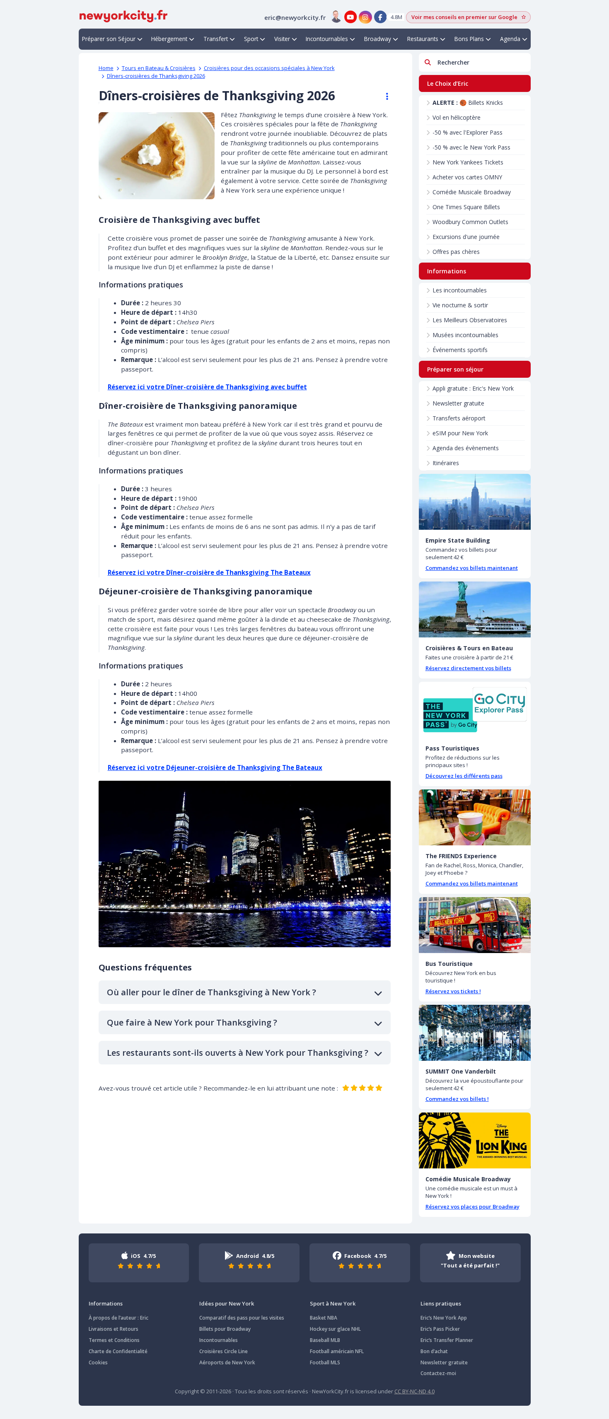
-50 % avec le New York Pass (471, 147)
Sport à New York (332, 1303)
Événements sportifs (460, 350)
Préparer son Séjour (108, 39)
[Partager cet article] (383, 96)
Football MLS (325, 1362)
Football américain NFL (337, 1351)
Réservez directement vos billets (468, 668)
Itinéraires (446, 463)
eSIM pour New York (460, 433)
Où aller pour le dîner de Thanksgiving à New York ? (211, 992)
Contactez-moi (438, 1373)
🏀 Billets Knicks (468, 102)
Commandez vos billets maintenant (471, 568)
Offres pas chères (456, 252)
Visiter (282, 39)
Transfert (215, 39)
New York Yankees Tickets (468, 162)
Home (106, 68)
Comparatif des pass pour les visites (241, 1317)
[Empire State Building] (475, 502)
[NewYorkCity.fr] (123, 15)
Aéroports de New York (227, 1362)
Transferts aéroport (459, 418)
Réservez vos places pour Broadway (472, 1206)
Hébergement (169, 39)
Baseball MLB (325, 1340)
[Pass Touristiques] (475, 710)
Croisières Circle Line (223, 1351)
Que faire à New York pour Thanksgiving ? (192, 1022)
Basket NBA (323, 1317)
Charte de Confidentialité (118, 1351)
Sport (251, 39)
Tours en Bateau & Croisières (159, 68)
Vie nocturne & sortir (460, 305)
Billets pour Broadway (225, 1328)
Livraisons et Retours (113, 1328)
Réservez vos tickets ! (453, 991)
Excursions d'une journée (466, 237)
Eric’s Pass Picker (440, 1328)
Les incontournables (460, 290)
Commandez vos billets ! (457, 1099)
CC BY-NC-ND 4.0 (414, 1391)
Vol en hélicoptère (457, 117)
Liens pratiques (440, 1303)
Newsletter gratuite (458, 403)
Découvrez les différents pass (464, 775)
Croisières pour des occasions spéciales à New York (269, 68)
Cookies (98, 1362)
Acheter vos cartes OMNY (467, 177)
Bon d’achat (434, 1351)
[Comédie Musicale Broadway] (475, 1140)
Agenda (510, 39)
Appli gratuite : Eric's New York (473, 388)
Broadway (377, 39)
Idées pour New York (226, 1303)
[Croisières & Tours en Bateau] (475, 609)
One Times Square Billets (466, 207)
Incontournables (327, 39)
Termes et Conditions (114, 1340)
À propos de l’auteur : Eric (118, 1317)
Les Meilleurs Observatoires (470, 320)
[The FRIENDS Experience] (475, 817)
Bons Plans (469, 39)
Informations (106, 1303)
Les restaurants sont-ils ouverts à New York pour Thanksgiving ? (237, 1052)
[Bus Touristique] (475, 925)
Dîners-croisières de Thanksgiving (156, 76)
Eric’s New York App (443, 1317)
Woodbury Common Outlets (470, 222)
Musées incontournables (465, 335)
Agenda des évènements (466, 448)
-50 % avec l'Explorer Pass (468, 132)
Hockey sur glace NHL (335, 1328)
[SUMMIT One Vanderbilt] (475, 1033)
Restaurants (422, 39)
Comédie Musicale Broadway (472, 192)
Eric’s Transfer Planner (446, 1340)
